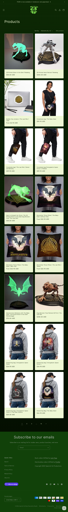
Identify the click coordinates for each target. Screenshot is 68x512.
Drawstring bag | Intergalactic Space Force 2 (48, 363)
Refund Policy (8, 474)
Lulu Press (54, 458)
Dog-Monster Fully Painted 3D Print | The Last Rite (49, 313)
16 (41, 424)
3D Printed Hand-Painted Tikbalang (47, 72)
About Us (7, 478)
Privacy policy (51, 506)
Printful (58, 462)
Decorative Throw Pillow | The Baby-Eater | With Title (17, 265)
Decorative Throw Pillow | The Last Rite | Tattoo (49, 265)
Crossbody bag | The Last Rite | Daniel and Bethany (17, 167)
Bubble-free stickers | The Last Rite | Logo (17, 119)
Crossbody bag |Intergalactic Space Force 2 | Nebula (47, 167)
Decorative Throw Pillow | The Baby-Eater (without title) (48, 216)
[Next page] (46, 424)
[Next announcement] (64, 2)
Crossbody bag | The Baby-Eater (46, 119)
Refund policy (42, 506)
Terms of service (60, 506)
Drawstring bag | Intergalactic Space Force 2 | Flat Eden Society (17, 411)
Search (6, 462)
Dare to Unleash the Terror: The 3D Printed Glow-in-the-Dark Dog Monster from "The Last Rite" (18, 217)
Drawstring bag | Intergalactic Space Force (17, 363)
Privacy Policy (8, 470)
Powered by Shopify (32, 506)
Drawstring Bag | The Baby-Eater (46, 410)
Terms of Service (9, 466)
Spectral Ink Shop (23, 506)
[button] (4, 10)
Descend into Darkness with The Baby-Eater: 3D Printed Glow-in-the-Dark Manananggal (18, 314)
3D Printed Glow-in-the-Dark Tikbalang (18, 72)
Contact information (59, 508)
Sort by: (37, 31)
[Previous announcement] (3, 2)
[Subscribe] (48, 448)
